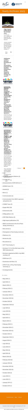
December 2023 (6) (8, 366)
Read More (6, 53)
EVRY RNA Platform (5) (9, 217)
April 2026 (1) (6, 282)
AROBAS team (9, 36)
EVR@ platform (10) (8, 214)
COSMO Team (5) (7, 204)
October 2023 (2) (7, 372)
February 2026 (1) (7, 288)
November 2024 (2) (8, 330)
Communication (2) (8, 196)
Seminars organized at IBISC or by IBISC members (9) (13, 254)
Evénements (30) (7, 210)
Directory (20, 397)
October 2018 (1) (7, 385)
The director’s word (9, 397)
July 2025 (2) (6, 308)
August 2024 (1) (7, 340)
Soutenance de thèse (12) (10, 261)
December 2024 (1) (8, 327)
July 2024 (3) (6, 343)
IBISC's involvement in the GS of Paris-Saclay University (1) (13, 224)
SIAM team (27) (7, 258)
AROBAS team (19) (8, 186)
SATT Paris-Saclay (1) (9, 245)
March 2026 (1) (7, 285)
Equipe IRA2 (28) (7, 207)
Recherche (6, 39)
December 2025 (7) (8, 295)
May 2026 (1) (6, 278)
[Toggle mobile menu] (25, 2)
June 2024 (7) (6, 347)
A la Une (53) (6, 179)
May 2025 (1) (6, 314)
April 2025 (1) (6, 317)
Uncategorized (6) (8, 270)
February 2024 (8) (7, 360)
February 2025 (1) (7, 324)
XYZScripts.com (21, 409)
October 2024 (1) (7, 334)
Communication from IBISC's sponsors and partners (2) (13, 200)
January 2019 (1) (7, 382)
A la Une (8, 115)
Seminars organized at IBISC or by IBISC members (7, 161)
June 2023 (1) (6, 376)
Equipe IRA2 (6, 37)
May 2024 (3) (6, 350)
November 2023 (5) (8, 369)
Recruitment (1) (7, 241)
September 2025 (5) (8, 304)
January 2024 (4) (7, 363)
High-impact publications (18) (11, 220)
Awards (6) (6, 189)
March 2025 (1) (7, 321)
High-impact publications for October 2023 (7, 31)
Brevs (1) (5, 192)
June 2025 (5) (6, 311)
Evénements (8, 117)
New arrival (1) (7, 228)
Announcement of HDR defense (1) (12, 183)
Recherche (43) (7, 238)
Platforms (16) (7, 235)
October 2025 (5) (7, 301)
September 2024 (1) (8, 337)
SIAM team (6, 166)
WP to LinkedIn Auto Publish (9, 409)
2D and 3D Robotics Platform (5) (11, 176)
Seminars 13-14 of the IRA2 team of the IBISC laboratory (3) (13, 249)
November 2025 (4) (8, 298)
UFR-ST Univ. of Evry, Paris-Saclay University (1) (12, 265)
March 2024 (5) (7, 356)
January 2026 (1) (7, 291)
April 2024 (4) (6, 353)
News (16, 397)
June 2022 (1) (6, 379)
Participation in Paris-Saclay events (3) (13, 232)
